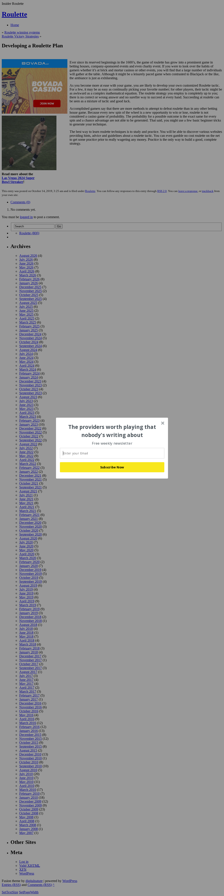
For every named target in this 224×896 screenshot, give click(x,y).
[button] (112, 431)
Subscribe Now (112, 467)
